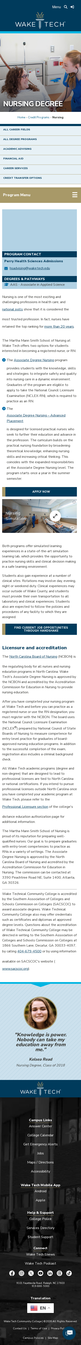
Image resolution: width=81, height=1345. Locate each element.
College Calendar (40, 1135)
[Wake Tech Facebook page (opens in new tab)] (12, 1273)
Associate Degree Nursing (34, 360)
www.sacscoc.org (15, 968)
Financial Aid (13, 158)
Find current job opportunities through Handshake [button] (41, 629)
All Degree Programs (20, 139)
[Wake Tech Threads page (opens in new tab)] (59, 1273)
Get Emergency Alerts (40, 1144)
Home (21, 117)
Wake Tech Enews (40, 1254)
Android (40, 1191)
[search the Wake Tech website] (65, 7)
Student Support (41, 1237)
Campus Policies (33, 1338)
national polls (12, 309)
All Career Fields (16, 129)
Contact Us (20, 1328)
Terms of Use (39, 1328)
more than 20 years (59, 326)
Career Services (15, 168)
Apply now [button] (41, 492)
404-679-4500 (29, 951)
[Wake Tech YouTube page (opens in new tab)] (40, 1273)
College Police (40, 1219)
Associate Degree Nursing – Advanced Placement (36, 418)
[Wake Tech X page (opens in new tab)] (31, 1273)
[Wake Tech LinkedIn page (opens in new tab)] (50, 1273)
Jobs (40, 1153)
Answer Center (40, 1126)
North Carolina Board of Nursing (33, 656)
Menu (56, 6)
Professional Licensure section (25, 806)
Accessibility (40, 1171)
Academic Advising (17, 149)
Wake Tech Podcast (40, 1263)
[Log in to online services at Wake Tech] (72, 7)
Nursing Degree (32, 104)
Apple (40, 1200)
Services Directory (40, 1228)
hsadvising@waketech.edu (30, 268)
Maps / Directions (40, 1162)
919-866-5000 (40, 1286)
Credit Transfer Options (22, 178)
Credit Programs (38, 117)
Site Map (53, 1338)
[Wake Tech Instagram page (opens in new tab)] (21, 1273)
